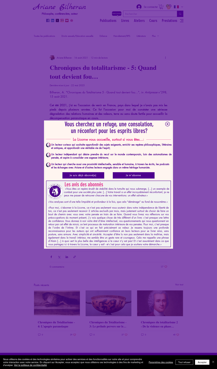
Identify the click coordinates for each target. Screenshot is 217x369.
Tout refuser (184, 362)
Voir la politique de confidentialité (30, 365)
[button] (167, 124)
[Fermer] (213, 362)
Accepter (202, 362)
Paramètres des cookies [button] (161, 362)
